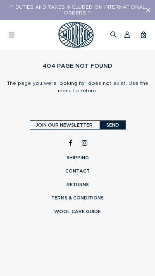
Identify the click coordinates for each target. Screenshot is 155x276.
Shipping (78, 158)
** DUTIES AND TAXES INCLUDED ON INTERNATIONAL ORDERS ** (77, 10)
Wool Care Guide (77, 211)
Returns (78, 184)
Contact (77, 171)
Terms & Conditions (77, 198)
